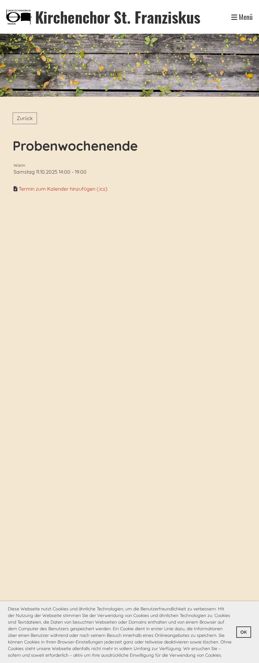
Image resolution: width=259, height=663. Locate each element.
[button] (224, 656)
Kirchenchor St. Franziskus (117, 16)
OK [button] (243, 632)
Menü (245, 17)
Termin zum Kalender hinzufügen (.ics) (63, 189)
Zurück (25, 118)
